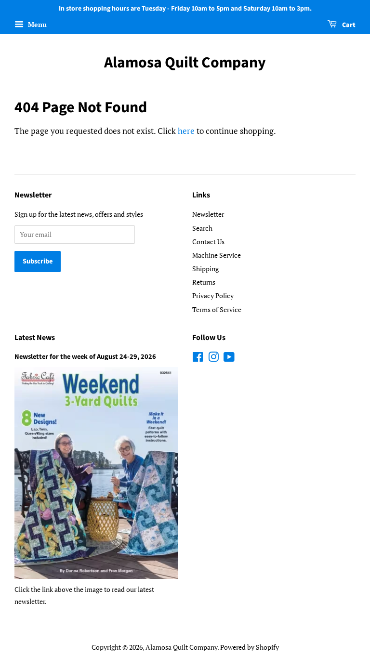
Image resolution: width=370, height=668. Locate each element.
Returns (203, 282)
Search (202, 228)
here (186, 130)
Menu (36, 24)
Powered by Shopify (249, 647)
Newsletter (208, 214)
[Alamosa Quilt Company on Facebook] (197, 358)
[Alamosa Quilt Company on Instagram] (213, 358)
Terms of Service (216, 309)
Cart (348, 25)
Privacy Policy (213, 295)
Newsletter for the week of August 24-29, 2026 (85, 357)
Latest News (34, 337)
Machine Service (216, 255)
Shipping (205, 268)
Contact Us (208, 241)
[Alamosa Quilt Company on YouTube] (229, 358)
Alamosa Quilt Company (185, 62)
